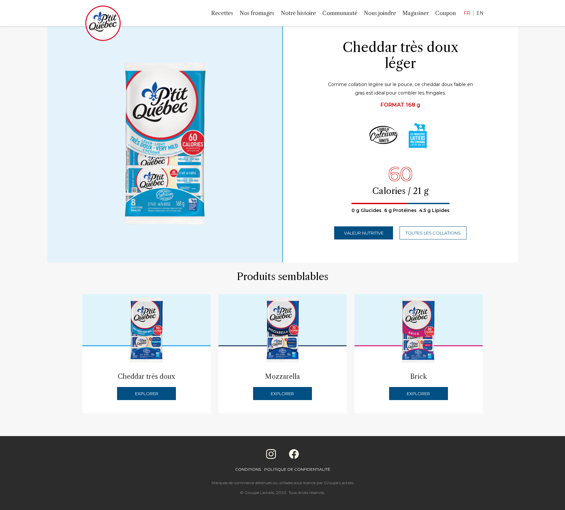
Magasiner (415, 13)
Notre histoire (298, 13)
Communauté (339, 13)
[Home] (103, 24)
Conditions (248, 469)
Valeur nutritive (364, 233)
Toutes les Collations (433, 233)
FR (467, 13)
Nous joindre (380, 13)
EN (480, 13)
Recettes (222, 13)
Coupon (445, 13)
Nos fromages (257, 13)
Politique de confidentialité (297, 469)
